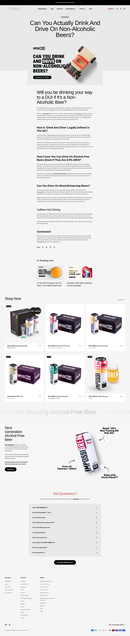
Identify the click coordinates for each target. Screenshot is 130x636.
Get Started (10, 469)
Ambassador (24, 615)
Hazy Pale (59, 9)
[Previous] (48, 2)
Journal (23, 592)
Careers (23, 604)
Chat (90, 9)
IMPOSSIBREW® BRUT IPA (15, 396)
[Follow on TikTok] (10, 625)
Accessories (8, 592)
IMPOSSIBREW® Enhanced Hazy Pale (59, 346)
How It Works (24, 584)
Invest (22, 601)
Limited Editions (70, 9)
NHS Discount (44, 595)
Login (41, 611)
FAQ (41, 608)
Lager (52, 9)
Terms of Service (45, 584)
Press (22, 606)
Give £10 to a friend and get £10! (65, 2)
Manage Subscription (27, 598)
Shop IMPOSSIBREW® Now (65, 562)
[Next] (81, 2)
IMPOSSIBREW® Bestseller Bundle (17, 346)
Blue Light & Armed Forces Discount (47, 599)
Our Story (23, 581)
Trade (22, 612)
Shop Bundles (42, 9)
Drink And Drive (65, 17)
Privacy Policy (44, 587)
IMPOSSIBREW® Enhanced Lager (98, 346)
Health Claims (44, 589)
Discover (82, 9)
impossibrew (79, 113)
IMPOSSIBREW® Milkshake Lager (98, 396)
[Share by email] (54, 247)
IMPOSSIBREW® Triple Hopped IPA (58, 396)
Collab (22, 618)
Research (23, 587)
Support (42, 605)
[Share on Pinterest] (50, 247)
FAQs (22, 589)
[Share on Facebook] (42, 247)
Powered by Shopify (23, 630)
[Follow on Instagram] (6, 625)
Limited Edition (9, 589)
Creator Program (25, 609)
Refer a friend (24, 595)
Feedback (43, 603)
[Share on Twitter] (46, 247)
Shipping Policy (44, 592)
